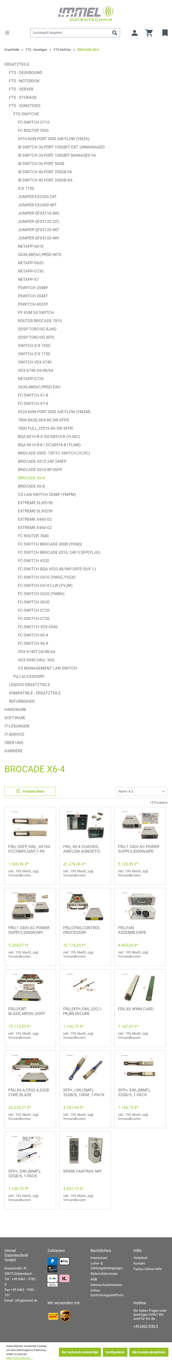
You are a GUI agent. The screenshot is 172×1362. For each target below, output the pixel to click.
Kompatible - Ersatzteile (35, 693)
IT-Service (14, 734)
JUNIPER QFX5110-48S (38, 213)
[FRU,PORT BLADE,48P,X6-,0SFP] (30, 987)
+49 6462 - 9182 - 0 (20, 1281)
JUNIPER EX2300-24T (37, 196)
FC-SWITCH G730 (33, 618)
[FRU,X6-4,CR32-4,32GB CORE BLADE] (30, 1068)
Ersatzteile (16, 64)
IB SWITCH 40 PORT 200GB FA (45, 171)
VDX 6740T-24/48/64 (36, 651)
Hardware (15, 709)
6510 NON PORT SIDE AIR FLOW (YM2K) (53, 138)
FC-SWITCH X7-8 (33, 395)
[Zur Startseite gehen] (86, 13)
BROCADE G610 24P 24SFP (42, 461)
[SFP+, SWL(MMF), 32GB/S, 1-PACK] (140, 1068)
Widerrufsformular (104, 1274)
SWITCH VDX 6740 (35, 362)
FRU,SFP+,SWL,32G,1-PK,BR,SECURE (82, 1011)
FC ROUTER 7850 (33, 130)
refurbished (22, 701)
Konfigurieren (115, 1352)
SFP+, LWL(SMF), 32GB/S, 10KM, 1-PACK (83, 1092)
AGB (93, 1279)
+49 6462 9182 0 (145, 1326)
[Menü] (8, 32)
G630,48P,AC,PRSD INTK (40, 254)
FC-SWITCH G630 (33, 602)
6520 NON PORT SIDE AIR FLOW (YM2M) (54, 411)
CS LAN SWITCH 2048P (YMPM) (47, 494)
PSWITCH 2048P (33, 287)
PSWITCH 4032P (33, 304)
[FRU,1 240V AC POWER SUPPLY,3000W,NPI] (30, 906)
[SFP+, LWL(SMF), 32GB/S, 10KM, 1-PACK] (85, 1068)
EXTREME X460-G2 (35, 527)
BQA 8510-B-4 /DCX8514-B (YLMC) (49, 436)
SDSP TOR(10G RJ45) (37, 329)
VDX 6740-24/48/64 (35, 370)
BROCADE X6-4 (31, 478)
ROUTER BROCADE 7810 (40, 320)
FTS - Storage (23, 97)
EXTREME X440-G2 (35, 519)
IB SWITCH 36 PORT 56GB (41, 163)
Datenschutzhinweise (106, 1285)
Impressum (98, 1258)
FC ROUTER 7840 (33, 535)
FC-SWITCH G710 (33, 122)
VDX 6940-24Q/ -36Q (36, 660)
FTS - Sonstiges (25, 105)
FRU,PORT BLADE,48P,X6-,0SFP (26, 1011)
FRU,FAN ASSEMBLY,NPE (132, 930)
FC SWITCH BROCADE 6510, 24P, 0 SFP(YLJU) (59, 552)
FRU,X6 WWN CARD (135, 1009)
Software (14, 717)
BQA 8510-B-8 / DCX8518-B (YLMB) (49, 444)
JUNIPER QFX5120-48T (38, 229)
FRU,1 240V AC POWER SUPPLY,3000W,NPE (138, 849)
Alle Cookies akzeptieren (149, 1352)
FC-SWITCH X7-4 (33, 403)
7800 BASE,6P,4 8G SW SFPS (43, 420)
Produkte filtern (33, 791)
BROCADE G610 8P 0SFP (40, 469)
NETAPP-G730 (30, 271)
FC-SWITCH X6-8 (33, 643)
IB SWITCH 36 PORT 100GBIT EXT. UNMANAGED (61, 147)
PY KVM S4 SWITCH (36, 312)
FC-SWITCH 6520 (33, 560)
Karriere (13, 751)
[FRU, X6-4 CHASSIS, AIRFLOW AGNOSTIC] (85, 825)
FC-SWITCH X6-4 (33, 635)
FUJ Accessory (28, 676)
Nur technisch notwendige (80, 1352)
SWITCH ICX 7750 (34, 353)
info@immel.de (26, 1301)
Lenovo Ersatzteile (29, 684)
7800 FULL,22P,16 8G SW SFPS (45, 428)
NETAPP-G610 (30, 246)
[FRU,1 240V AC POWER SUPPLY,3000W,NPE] (140, 825)
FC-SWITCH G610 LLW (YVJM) (45, 585)
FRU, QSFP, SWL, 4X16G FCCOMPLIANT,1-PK (29, 849)
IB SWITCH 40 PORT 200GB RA (45, 180)
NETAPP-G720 (30, 378)
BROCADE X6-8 (31, 486)
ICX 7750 (26, 188)
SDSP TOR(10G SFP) (36, 337)
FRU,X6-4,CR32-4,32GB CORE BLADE (28, 1092)
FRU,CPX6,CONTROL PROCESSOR (81, 930)
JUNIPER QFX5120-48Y (38, 238)
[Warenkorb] (150, 32)
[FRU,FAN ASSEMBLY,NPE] (140, 906)
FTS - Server (21, 89)
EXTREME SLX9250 (35, 511)
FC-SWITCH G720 (33, 610)
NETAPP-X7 (28, 279)
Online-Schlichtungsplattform (107, 1292)
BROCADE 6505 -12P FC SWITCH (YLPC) (54, 453)
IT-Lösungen (16, 726)
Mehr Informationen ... (19, 1358)
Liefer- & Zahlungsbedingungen (106, 1265)
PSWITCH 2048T (33, 296)
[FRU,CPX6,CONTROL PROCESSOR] (85, 906)
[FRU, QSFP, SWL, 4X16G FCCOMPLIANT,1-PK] (30, 825)
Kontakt (139, 1263)
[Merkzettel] (165, 32)
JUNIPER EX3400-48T (37, 205)
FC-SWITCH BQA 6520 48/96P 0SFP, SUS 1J (57, 569)
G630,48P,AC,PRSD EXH (39, 387)
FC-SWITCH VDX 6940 (38, 626)
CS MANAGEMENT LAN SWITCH (47, 668)
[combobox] (70, 32)
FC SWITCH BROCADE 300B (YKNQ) (50, 544)
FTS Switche (26, 114)
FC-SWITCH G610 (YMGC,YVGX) (46, 577)
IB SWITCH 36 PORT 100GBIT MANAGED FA (57, 155)
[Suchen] (115, 32)
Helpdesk (140, 1258)
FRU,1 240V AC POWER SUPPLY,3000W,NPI (28, 930)
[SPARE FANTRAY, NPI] (85, 1149)
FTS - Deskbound (25, 72)
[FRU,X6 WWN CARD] (140, 987)
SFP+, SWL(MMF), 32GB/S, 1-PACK (134, 1092)
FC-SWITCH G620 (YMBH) (41, 593)
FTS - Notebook (24, 80)
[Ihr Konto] (134, 32)
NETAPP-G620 (30, 262)
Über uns (13, 742)
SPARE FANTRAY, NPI (82, 1171)
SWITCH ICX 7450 (34, 345)
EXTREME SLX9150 (35, 502)
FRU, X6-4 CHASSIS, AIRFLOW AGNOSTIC (82, 849)
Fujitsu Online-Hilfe (147, 1269)
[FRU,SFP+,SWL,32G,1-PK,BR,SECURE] (85, 987)
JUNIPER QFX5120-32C (39, 221)
